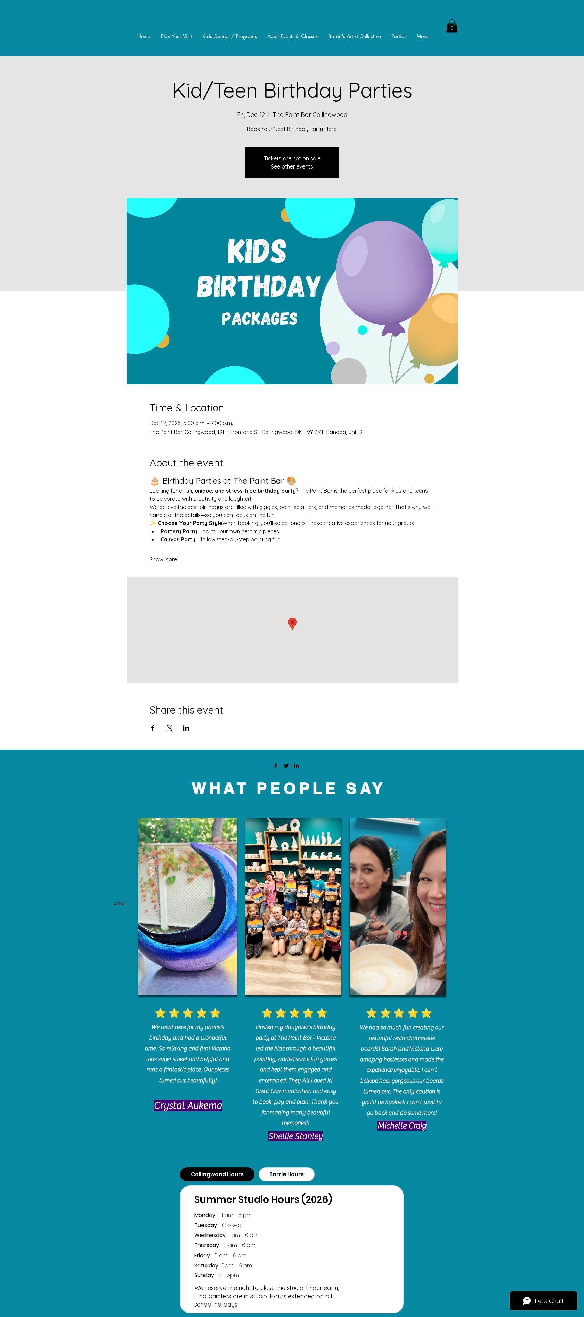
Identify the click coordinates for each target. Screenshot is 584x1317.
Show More (163, 559)
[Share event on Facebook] (153, 728)
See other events (292, 166)
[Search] (450, 26)
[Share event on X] (169, 728)
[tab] (217, 1174)
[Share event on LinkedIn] (186, 728)
